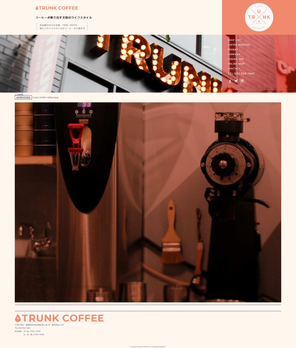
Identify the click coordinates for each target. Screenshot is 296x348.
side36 (19, 94)
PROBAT (233, 49)
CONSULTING (236, 59)
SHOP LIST (234, 40)
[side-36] (148, 202)
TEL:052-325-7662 (241, 73)
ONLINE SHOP (236, 63)
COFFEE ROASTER (239, 44)
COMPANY (234, 54)
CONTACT (234, 68)
